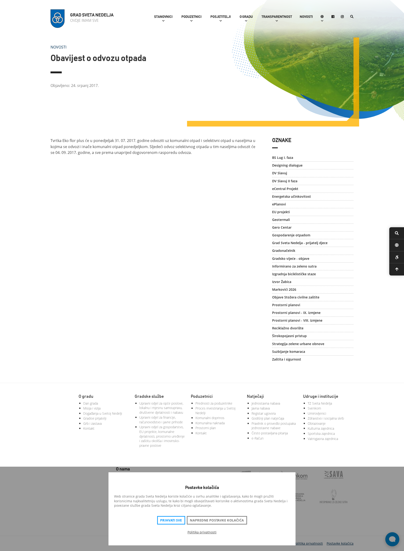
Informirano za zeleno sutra (294, 266)
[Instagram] (342, 17)
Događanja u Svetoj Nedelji (102, 413)
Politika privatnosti (202, 532)
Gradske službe (149, 397)
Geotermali (281, 219)
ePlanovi (279, 204)
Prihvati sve (171, 520)
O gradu (246, 17)
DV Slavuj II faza (284, 181)
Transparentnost (277, 17)
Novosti (306, 17)
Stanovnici (163, 17)
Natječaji (255, 397)
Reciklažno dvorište (287, 328)
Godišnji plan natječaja (268, 418)
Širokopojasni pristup (289, 336)
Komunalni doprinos (209, 418)
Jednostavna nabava (266, 403)
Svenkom (314, 408)
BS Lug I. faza (282, 157)
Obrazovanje (317, 423)
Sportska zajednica (321, 433)
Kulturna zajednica (321, 428)
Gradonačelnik (283, 250)
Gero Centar (282, 227)
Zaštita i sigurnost (286, 359)
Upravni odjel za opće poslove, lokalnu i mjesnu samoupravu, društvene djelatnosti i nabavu (161, 408)
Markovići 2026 (284, 289)
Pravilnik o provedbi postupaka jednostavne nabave (274, 425)
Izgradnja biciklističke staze (294, 274)
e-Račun (257, 438)
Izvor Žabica (281, 281)
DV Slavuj (279, 173)
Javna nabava (261, 408)
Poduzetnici (191, 17)
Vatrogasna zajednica (323, 438)
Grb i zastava (92, 423)
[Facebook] (333, 17)
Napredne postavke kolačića (217, 520)
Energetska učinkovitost (291, 196)
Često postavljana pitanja (270, 433)
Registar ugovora (264, 413)
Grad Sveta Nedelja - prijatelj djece (300, 243)
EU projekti (281, 212)
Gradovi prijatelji (94, 418)
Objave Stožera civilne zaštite (295, 297)
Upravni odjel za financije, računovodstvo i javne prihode (161, 419)
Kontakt (88, 428)
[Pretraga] (351, 17)
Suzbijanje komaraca (288, 351)
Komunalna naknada (210, 423)
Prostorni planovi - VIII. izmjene (297, 320)
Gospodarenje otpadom (291, 235)
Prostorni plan (205, 428)
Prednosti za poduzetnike (213, 403)
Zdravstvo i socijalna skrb (326, 418)
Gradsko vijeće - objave (290, 258)
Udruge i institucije (320, 397)
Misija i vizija (92, 408)
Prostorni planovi (286, 305)
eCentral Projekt (285, 188)
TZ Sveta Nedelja (320, 403)
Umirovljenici (317, 413)
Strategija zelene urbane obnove (298, 344)
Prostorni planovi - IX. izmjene (296, 312)
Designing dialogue (287, 165)
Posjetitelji (220, 17)
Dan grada (90, 403)
